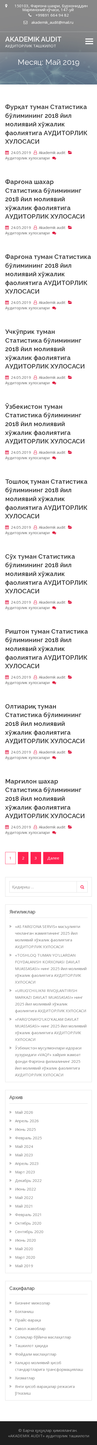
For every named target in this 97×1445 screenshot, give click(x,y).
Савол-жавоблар (30, 1328)
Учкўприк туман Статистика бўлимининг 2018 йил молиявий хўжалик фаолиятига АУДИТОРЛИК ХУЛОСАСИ (45, 349)
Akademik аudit (52, 152)
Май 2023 (24, 1154)
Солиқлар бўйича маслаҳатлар (43, 1337)
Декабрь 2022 (28, 1180)
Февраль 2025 (28, 1137)
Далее (53, 857)
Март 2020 (25, 1257)
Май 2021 (24, 1206)
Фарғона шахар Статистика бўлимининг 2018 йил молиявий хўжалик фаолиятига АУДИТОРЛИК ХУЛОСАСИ (45, 199)
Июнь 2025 (25, 1129)
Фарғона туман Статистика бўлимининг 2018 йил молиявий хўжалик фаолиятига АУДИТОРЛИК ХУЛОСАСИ (48, 274)
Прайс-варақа (28, 1320)
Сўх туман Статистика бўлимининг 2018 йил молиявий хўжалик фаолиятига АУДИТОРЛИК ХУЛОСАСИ (46, 574)
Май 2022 (24, 1197)
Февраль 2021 (28, 1214)
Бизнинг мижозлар (32, 1302)
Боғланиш (24, 1311)
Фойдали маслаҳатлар (35, 1354)
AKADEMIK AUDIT (33, 39)
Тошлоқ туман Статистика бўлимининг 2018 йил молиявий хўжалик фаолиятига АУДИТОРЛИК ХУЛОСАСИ (46, 499)
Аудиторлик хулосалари (27, 157)
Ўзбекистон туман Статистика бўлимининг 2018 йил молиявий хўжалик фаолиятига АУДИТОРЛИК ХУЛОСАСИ (45, 424)
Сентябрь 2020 (29, 1231)
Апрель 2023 (27, 1163)
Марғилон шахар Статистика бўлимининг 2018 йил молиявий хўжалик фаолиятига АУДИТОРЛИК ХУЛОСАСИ (45, 799)
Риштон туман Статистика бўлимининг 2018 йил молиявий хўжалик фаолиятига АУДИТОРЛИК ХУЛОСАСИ (46, 649)
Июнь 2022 (25, 1189)
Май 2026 (24, 1112)
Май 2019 (24, 1265)
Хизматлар (25, 1377)
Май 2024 (24, 1146)
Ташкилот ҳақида (31, 1345)
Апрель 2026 (27, 1120)
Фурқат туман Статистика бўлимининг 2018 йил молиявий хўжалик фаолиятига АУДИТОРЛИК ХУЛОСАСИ (46, 124)
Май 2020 (24, 1248)
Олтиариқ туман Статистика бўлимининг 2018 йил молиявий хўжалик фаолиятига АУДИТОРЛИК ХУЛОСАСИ (45, 724)
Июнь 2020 (25, 1240)
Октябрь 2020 (28, 1223)
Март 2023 (25, 1171)
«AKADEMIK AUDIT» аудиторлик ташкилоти (48, 1435)
